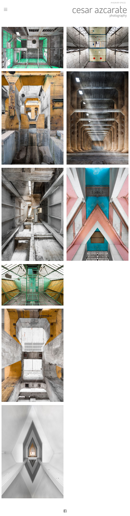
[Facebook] (65, 511)
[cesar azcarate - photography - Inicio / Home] (67, 11)
